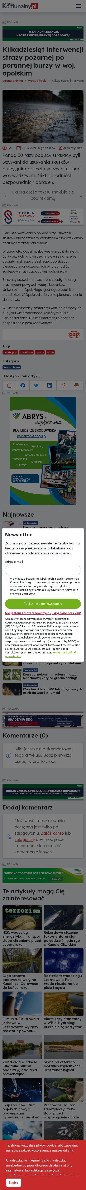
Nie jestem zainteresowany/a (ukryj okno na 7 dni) (43, 613)
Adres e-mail (14, 562)
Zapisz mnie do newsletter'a (43, 604)
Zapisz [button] (13, 1182)
